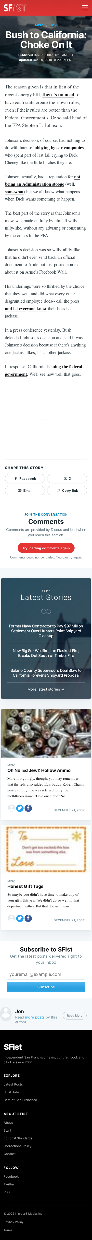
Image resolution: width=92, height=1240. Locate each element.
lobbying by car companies (58, 147)
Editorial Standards (18, 1138)
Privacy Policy (14, 1222)
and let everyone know (26, 308)
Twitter (9, 1184)
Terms (8, 1230)
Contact (10, 1154)
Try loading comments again (46, 548)
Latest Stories (46, 597)
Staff (7, 1130)
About (8, 1123)
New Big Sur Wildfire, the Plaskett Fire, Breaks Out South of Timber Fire (46, 653)
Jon (53, 25)
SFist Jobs (12, 1092)
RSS (7, 1192)
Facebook (11, 1176)
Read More (74, 1015)
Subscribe (46, 987)
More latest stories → (46, 689)
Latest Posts (13, 1084)
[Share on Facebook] (28, 808)
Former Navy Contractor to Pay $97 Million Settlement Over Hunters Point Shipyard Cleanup (46, 631)
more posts (35, 1017)
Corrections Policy (17, 1146)
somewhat (14, 191)
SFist (13, 1047)
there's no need (58, 94)
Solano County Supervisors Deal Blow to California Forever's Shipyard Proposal (46, 673)
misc (39, 25)
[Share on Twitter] (20, 808)
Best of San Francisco (20, 1100)
